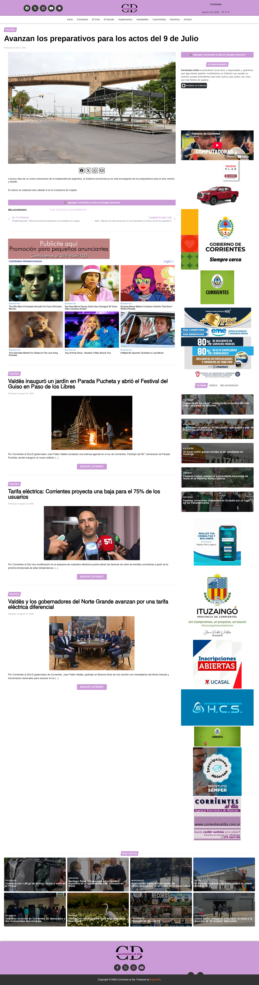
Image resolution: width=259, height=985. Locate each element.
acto (67, 210)
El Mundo (109, 19)
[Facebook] (27, 8)
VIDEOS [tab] (213, 385)
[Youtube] (51, 8)
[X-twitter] (35, 8)
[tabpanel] (217, 452)
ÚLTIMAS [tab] (201, 385)
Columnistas (159, 19)
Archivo (188, 19)
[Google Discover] (59, 8)
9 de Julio (56, 210)
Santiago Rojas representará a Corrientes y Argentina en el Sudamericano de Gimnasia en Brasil (96, 883)
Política (10, 30)
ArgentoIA (155, 980)
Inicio (70, 19)
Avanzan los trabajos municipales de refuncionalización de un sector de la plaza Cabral (161, 885)
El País (96, 19)
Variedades (142, 19)
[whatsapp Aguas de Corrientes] (217, 564)
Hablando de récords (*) (146, 921)
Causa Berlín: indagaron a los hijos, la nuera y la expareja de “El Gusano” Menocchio (223, 920)
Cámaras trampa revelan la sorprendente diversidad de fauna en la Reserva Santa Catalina (215, 477)
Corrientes (82, 19)
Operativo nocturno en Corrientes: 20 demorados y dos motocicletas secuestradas (35, 920)
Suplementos (125, 19)
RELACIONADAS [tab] (229, 385)
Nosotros (175, 19)
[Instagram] (43, 8)
